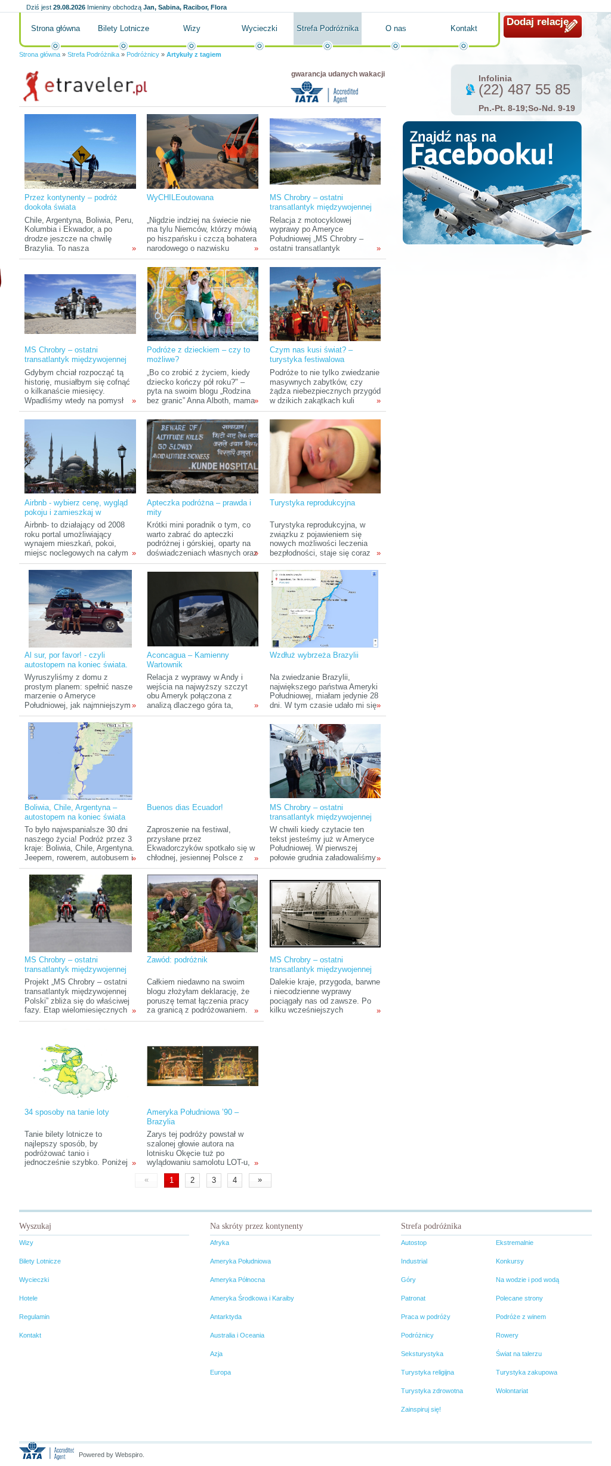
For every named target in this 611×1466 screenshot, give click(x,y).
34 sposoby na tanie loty (66, 1112)
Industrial (414, 1261)
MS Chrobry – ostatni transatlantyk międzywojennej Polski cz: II (321, 207)
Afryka (219, 1242)
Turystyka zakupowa (526, 1372)
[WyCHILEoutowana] (202, 150)
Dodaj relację (538, 21)
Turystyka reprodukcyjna (312, 502)
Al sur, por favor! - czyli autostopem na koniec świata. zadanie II (76, 665)
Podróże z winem (521, 1316)
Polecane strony (519, 1298)
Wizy (191, 28)
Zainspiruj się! (421, 1409)
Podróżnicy (142, 54)
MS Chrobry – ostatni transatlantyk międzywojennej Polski (75, 969)
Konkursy (510, 1261)
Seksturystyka (422, 1353)
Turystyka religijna (427, 1372)
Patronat (413, 1298)
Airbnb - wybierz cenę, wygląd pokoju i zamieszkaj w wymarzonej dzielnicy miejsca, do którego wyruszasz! (77, 517)
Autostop (414, 1242)
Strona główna (55, 28)
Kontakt (463, 28)
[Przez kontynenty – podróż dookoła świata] (79, 150)
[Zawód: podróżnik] (202, 913)
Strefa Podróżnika (328, 28)
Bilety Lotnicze (123, 28)
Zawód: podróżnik (177, 959)
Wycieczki (259, 28)
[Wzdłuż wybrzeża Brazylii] (324, 608)
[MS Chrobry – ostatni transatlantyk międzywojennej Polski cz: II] (325, 150)
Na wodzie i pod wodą (527, 1279)
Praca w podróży (425, 1316)
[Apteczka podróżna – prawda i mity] (202, 456)
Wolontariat (512, 1390)
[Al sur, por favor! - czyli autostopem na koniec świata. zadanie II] (80, 608)
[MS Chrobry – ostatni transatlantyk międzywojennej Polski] (80, 913)
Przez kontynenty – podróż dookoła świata (71, 202)
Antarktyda (226, 1316)
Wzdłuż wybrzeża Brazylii (314, 655)
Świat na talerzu (519, 1353)
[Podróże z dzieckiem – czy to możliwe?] (202, 303)
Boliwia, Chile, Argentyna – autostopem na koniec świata (74, 812)
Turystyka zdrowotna (432, 1390)
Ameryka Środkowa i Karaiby (252, 1298)
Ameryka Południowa (240, 1261)
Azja (216, 1353)
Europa (220, 1372)
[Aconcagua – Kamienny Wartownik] (202, 608)
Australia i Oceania (237, 1335)
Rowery (507, 1335)
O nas (395, 28)
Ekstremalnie (514, 1242)
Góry (408, 1279)
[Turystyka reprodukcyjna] (325, 456)
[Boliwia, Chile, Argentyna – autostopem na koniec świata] (80, 760)
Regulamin (34, 1316)
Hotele (28, 1298)
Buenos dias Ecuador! (185, 807)
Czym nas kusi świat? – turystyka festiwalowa (311, 354)
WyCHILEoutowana (180, 197)
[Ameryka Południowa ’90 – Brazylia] (202, 1065)
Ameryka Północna (237, 1279)
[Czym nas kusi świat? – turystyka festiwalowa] (325, 303)
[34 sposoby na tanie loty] (79, 1065)
